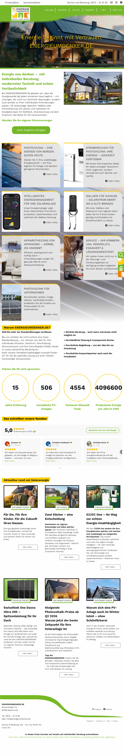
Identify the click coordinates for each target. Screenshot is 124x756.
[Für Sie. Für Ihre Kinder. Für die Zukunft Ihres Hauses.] (21, 495)
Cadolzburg (87, 737)
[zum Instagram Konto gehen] (116, 2)
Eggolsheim (110, 737)
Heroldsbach (75, 737)
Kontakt (115, 721)
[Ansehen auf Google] (7, 443)
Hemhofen (13, 737)
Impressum (99, 721)
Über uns (117, 10)
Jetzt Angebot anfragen (31, 130)
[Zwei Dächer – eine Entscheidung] (62, 495)
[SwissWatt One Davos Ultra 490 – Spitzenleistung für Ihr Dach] (21, 588)
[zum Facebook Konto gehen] (121, 2)
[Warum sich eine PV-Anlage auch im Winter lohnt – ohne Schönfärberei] (103, 588)
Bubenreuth (98, 737)
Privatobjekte (12, 2)
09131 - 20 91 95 (99, 2)
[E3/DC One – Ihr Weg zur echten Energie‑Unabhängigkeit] (103, 495)
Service (76, 10)
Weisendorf (58, 737)
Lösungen (49, 10)
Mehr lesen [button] (10, 461)
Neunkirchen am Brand (41, 737)
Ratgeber (89, 10)
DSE (108, 721)
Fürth (66, 737)
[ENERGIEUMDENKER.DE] (20, 14)
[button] (2, 452)
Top (120, 747)
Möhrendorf (24, 737)
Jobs (103, 10)
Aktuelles (62, 10)
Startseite (90, 721)
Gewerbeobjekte (31, 2)
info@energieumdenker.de (19, 719)
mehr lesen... (28, 547)
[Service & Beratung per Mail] (111, 2)
